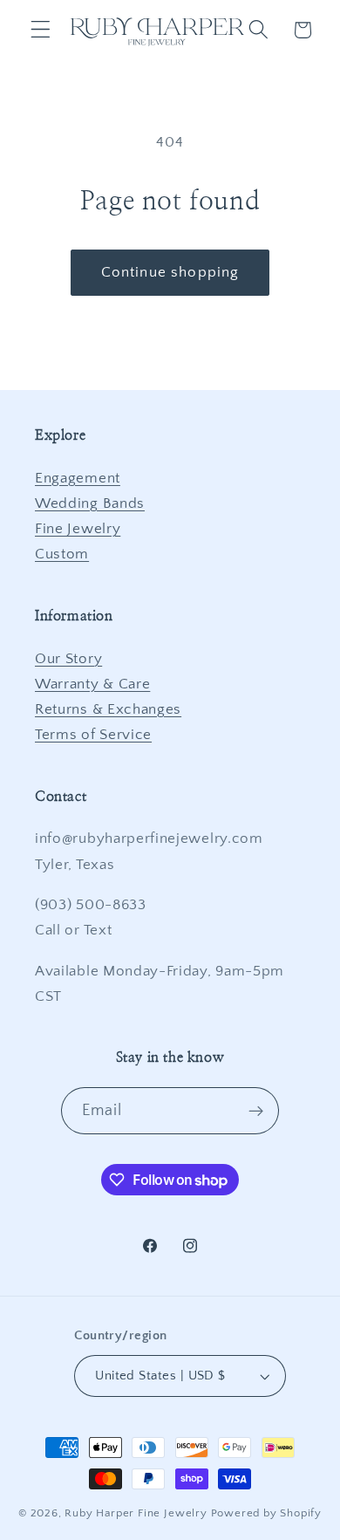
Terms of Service (93, 734)
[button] (40, 30)
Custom (62, 553)
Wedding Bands (90, 503)
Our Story (68, 658)
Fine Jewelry (77, 528)
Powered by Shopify (267, 1513)
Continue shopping (170, 272)
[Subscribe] (257, 1110)
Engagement (77, 477)
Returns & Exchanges (108, 709)
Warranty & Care (92, 683)
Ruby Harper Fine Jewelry (136, 1513)
